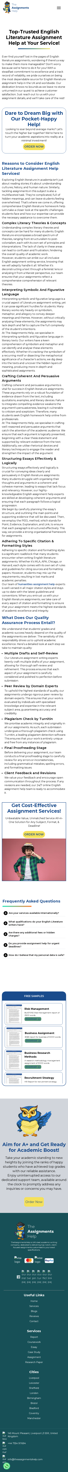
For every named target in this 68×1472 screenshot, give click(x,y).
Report (34, 1337)
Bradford (34, 1408)
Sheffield (34, 1388)
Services (34, 1306)
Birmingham (34, 1398)
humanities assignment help (36, 584)
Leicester (34, 1383)
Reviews (34, 1316)
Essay (34, 1347)
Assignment (34, 1357)
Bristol (34, 1403)
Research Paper (34, 1362)
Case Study (34, 1352)
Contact (34, 1321)
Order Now (34, 146)
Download (31, 1019)
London (34, 1393)
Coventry (34, 1413)
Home (34, 1301)
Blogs (34, 1311)
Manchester (34, 1418)
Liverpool (34, 1378)
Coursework (34, 1342)
